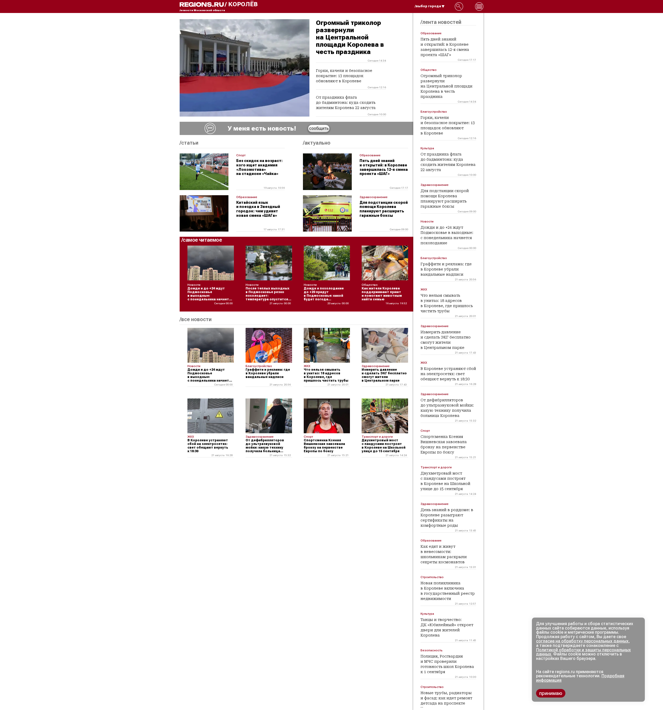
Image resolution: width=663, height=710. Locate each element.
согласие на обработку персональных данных (582, 641)
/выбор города (428, 6)
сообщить (319, 128)
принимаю (550, 693)
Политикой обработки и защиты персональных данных (583, 652)
